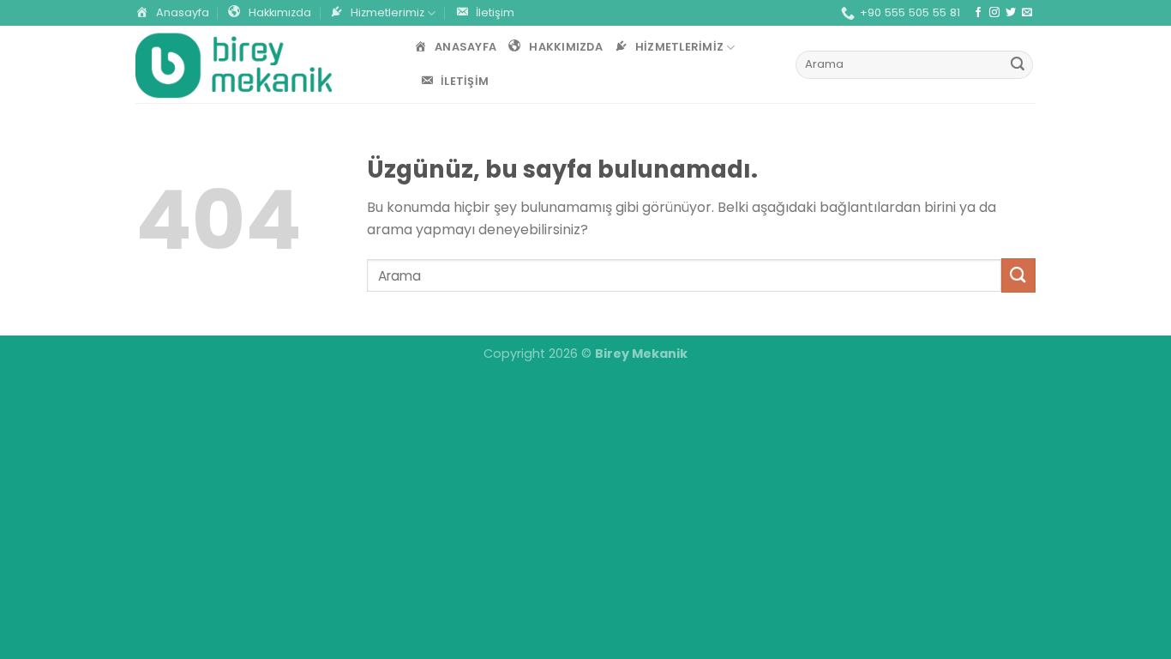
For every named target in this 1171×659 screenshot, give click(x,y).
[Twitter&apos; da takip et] (1011, 13)
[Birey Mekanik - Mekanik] (234, 65)
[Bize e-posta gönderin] (1027, 13)
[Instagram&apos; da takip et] (994, 13)
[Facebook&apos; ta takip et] (978, 13)
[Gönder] (1017, 65)
